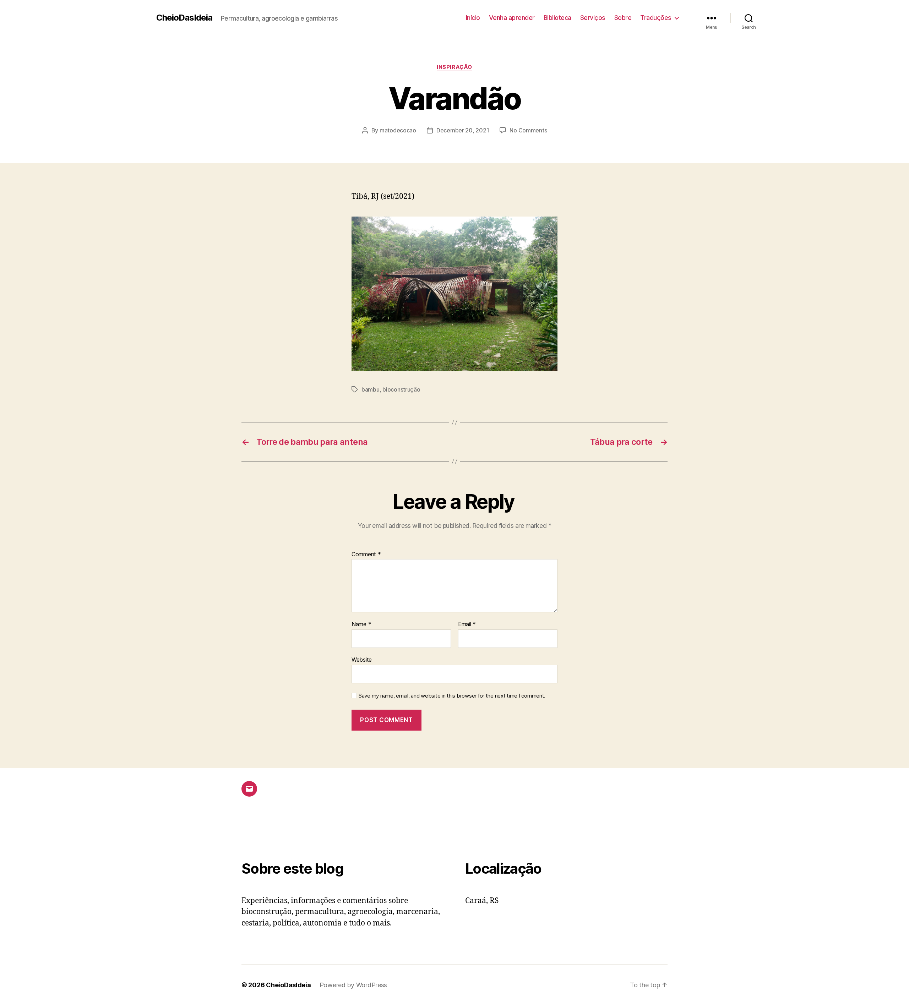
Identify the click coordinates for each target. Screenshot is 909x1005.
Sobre (623, 17)
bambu (370, 389)
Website (362, 659)
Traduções (655, 17)
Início (473, 17)
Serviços (592, 17)
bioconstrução (401, 389)
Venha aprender (512, 17)
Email (467, 624)
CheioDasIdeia (184, 17)
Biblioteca (557, 17)
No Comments (528, 130)
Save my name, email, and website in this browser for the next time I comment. (452, 696)
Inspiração (454, 67)
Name (361, 624)
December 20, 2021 (462, 130)
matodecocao (398, 130)
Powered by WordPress (353, 985)
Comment (366, 554)
